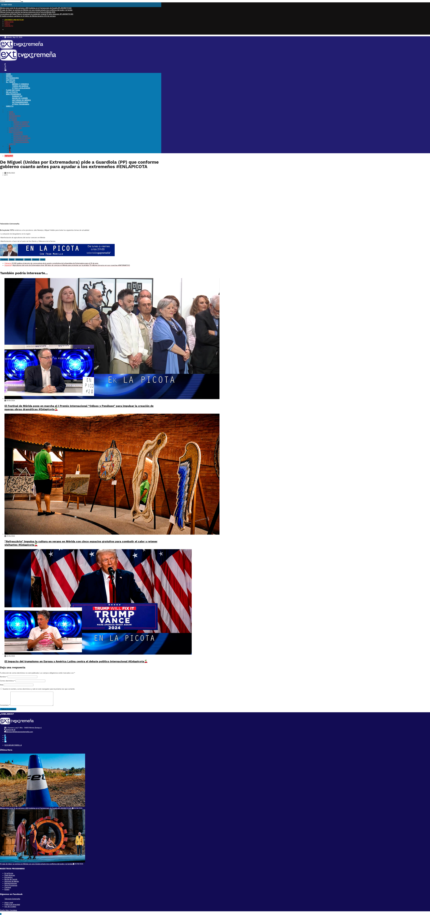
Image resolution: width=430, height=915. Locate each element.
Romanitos (8, 877)
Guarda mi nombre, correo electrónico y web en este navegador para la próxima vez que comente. (39, 689)
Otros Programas (10, 885)
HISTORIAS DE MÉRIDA (21, 100)
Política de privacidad (12, 905)
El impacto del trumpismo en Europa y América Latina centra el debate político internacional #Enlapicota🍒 (76, 661)
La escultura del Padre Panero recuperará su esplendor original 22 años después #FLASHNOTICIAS (36, 14)
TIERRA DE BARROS (20, 86)
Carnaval (7, 887)
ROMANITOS (17, 96)
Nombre (3, 677)
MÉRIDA (9, 76)
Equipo (6, 889)
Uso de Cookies (10, 907)
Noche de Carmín (10, 879)
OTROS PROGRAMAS (20, 104)
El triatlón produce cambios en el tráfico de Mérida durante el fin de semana (28, 16)
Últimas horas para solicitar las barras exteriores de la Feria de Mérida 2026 (27, 12)
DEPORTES (10, 80)
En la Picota (8, 156)
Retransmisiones (10, 883)
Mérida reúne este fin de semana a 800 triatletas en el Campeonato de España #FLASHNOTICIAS (36, 8)
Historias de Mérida (11, 881)
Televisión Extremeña (12, 899)
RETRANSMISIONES (20, 102)
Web (1, 685)
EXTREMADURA (12, 78)
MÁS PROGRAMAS (13, 94)
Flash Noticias (9, 875)
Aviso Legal (8, 903)
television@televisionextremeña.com (19, 732)
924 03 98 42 (10, 730)
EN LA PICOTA (12, 92)
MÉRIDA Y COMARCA (20, 84)
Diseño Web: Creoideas (8, 910)
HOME (8, 74)
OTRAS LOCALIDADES (21, 88)
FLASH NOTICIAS (13, 90)
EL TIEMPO (10, 82)
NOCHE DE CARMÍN (20, 98)
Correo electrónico (7, 681)
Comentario (5, 705)
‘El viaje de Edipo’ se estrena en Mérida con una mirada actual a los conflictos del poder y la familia (36, 10)
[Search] (22, 1)
